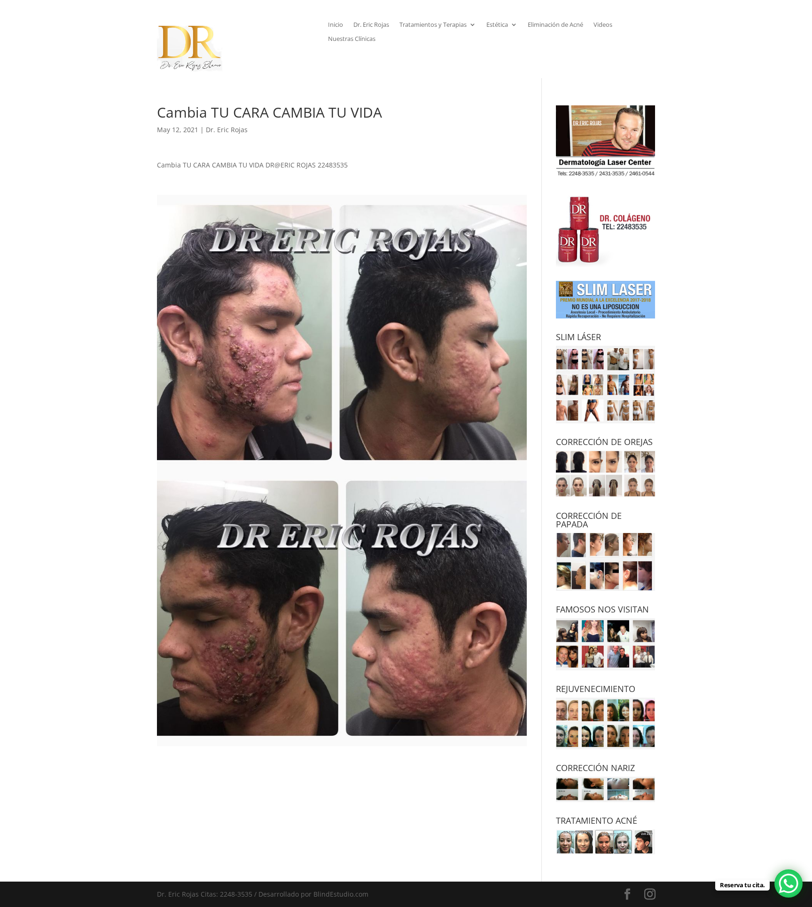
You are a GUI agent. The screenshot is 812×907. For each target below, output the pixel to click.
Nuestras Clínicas (351, 39)
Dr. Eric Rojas (371, 25)
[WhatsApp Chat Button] (788, 883)
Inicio (335, 25)
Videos (602, 25)
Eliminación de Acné (555, 25)
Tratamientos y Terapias (433, 25)
